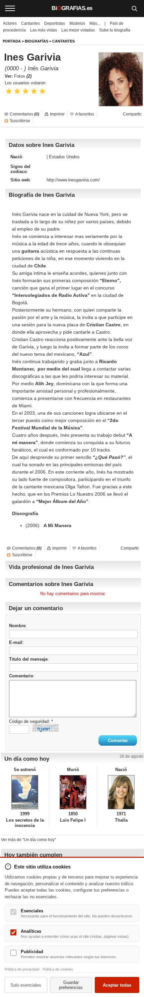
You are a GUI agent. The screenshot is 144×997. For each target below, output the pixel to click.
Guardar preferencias (71, 985)
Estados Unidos (64, 156)
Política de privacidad (22, 969)
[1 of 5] (9, 91)
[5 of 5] (42, 91)
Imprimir (57, 114)
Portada (12, 41)
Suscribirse (20, 120)
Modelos (77, 23)
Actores (10, 23)
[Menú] (10, 8)
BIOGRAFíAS (36, 41)
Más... (94, 23)
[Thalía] (121, 792)
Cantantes (30, 23)
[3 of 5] (25, 91)
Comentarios (24, 114)
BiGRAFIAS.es (72, 8)
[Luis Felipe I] (73, 792)
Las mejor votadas (78, 30)
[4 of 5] (34, 91)
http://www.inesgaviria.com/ (73, 179)
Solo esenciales (25, 985)
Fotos (22, 76)
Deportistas (54, 23)
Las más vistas (43, 30)
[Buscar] (134, 8)
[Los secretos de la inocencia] (25, 792)
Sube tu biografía (114, 30)
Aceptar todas (117, 985)
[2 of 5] (17, 91)
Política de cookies (58, 969)
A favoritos (84, 114)
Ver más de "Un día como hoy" (28, 839)
